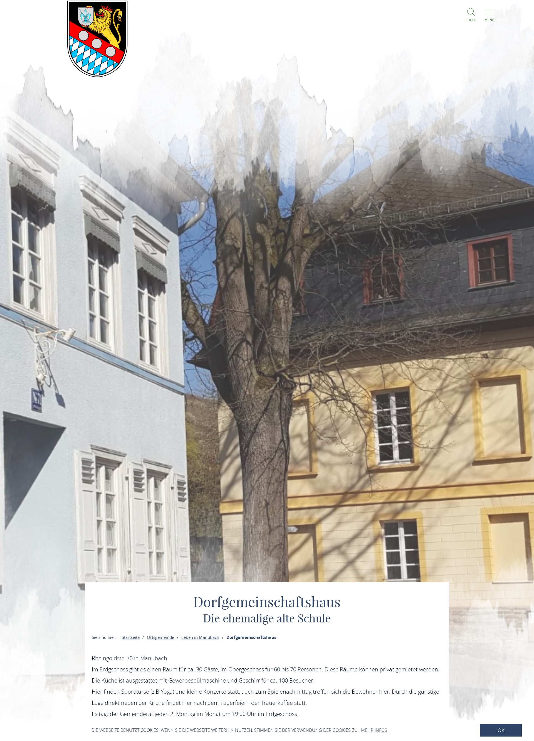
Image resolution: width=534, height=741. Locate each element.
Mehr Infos (374, 730)
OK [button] (501, 730)
